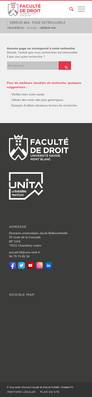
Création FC (67, 387)
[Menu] (79, 9)
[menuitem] (69, 9)
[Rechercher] (69, 9)
